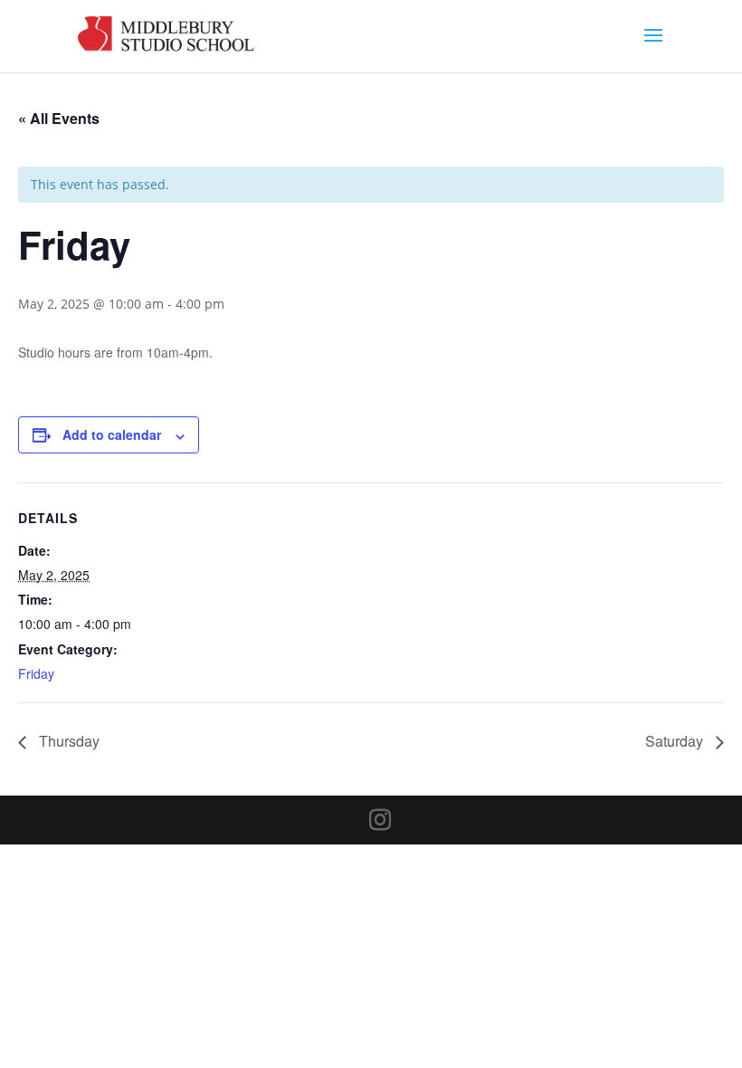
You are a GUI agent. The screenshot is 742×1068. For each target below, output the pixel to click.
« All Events (59, 118)
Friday (36, 673)
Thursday (67, 740)
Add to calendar (111, 434)
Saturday (676, 740)
